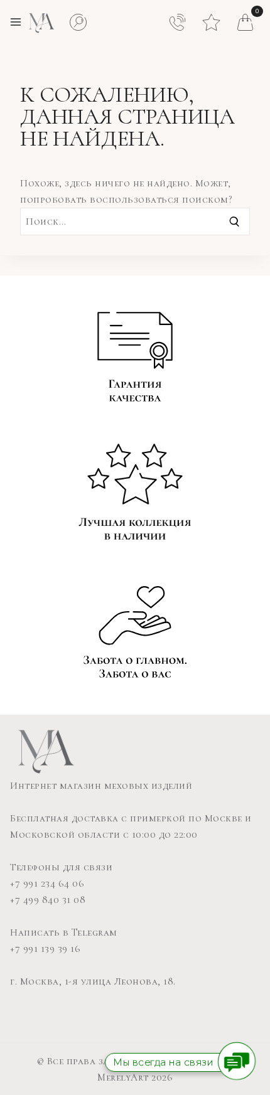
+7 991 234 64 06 (47, 883)
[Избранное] (211, 19)
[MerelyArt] (41, 22)
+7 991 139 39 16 (45, 949)
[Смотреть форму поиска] (78, 22)
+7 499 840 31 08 (47, 900)
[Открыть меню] (15, 22)
